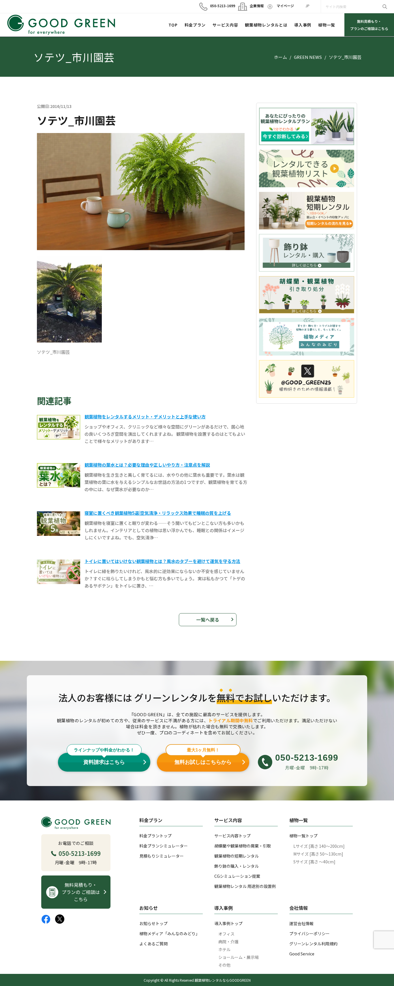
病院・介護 (228, 941)
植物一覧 (326, 25)
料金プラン (195, 25)
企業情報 (254, 5)
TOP (173, 25)
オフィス (226, 934)
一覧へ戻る (207, 619)
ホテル (224, 949)
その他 (224, 965)
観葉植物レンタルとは (266, 25)
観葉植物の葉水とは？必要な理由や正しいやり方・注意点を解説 (147, 465)
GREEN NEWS (308, 57)
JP (307, 5)
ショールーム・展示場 (238, 957)
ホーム (280, 57)
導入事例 (302, 25)
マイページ (285, 5)
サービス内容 (225, 25)
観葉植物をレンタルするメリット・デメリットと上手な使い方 (145, 417)
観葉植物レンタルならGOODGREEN (223, 980)
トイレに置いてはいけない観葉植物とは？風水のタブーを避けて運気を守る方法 (162, 561)
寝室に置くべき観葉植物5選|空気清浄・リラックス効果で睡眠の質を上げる (158, 513)
